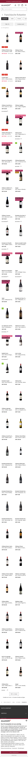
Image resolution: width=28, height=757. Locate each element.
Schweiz (19, 18)
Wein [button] (13, 702)
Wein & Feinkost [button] (7, 702)
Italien (12, 18)
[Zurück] (2, 14)
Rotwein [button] (18, 702)
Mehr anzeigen (14, 694)
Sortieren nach (20, 24)
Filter (6, 24)
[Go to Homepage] (6, 5)
